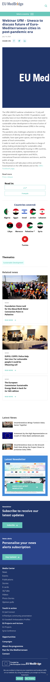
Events (5, 576)
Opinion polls (8, 602)
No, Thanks (30, 678)
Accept (19, 678)
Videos (5, 594)
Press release (7, 177)
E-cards (5, 587)
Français (25, 193)
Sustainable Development (13, 263)
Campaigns (7, 641)
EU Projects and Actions (12, 623)
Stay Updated (10, 557)
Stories (5, 583)
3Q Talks (6, 591)
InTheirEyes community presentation (17, 616)
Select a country (23, 14)
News (4, 572)
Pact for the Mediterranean (15, 650)
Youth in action (9, 608)
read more (9, 320)
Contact (6, 653)
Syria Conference (9, 631)
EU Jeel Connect (8, 612)
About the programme (12, 646)
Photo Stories (8, 598)
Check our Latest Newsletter (20, 487)
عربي (25, 187)
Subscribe (11, 525)
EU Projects (6, 627)
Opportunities (8, 637)
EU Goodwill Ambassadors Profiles (16, 619)
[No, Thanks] (47, 674)
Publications (7, 579)
